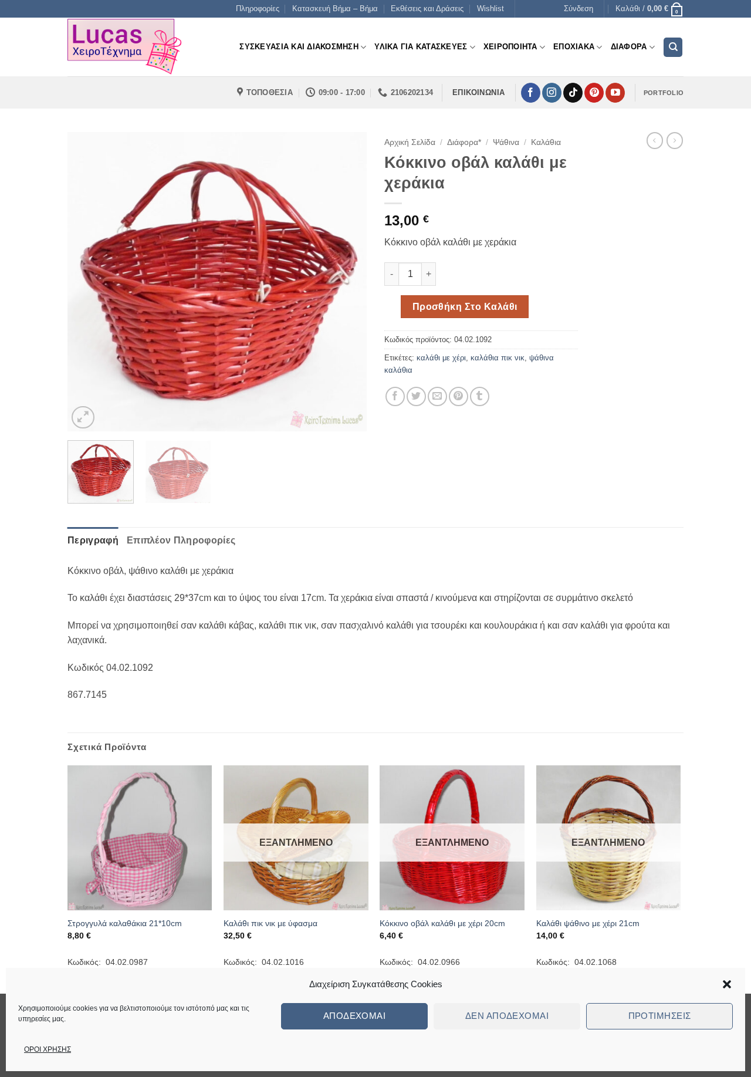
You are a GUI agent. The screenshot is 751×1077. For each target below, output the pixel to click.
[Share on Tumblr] (479, 396)
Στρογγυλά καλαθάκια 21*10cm (124, 923)
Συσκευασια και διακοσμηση (298, 46)
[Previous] (88, 282)
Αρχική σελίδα (409, 142)
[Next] (346, 282)
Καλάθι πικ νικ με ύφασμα (270, 923)
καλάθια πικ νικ (498, 357)
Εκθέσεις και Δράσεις (427, 8)
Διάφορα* (464, 142)
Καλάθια (546, 142)
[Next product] (655, 140)
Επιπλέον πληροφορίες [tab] (181, 540)
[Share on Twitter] (416, 396)
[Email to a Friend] (437, 396)
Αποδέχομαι (354, 1016)
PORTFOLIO (664, 92)
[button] (727, 984)
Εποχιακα (573, 46)
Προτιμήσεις (659, 1016)
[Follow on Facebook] (530, 93)
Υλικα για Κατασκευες (420, 46)
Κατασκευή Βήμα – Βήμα (335, 8)
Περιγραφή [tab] (93, 540)
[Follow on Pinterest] (594, 93)
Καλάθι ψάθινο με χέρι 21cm (588, 923)
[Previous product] (675, 140)
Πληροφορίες (257, 8)
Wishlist (490, 8)
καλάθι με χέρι (441, 357)
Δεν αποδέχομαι (507, 1016)
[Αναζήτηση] (673, 47)
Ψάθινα (506, 142)
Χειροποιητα (510, 46)
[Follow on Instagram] (551, 93)
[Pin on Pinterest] (458, 396)
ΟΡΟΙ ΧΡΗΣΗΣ (47, 1049)
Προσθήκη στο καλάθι (464, 307)
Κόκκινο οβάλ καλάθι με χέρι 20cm (442, 923)
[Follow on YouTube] (615, 93)
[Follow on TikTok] (573, 93)
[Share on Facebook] (395, 396)
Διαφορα (629, 46)
